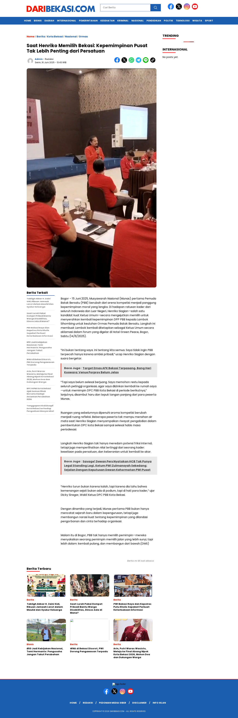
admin (39, 59)
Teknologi (183, 20)
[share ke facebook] (117, 62)
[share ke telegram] (139, 62)
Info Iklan (159, 702)
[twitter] (179, 8)
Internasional (66, 20)
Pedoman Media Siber (112, 702)
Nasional (137, 20)
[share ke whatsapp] (132, 62)
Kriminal (123, 20)
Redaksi (88, 702)
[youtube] (195, 8)
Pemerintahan (88, 20)
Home (27, 20)
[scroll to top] (228, 712)
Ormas (83, 36)
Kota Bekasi (55, 36)
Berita (41, 36)
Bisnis (38, 20)
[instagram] (187, 8)
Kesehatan (107, 20)
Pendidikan (154, 20)
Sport (209, 20)
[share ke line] (146, 62)
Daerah (49, 20)
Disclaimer (139, 702)
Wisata (197, 20)
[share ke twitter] (125, 62)
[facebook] (171, 8)
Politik (168, 20)
